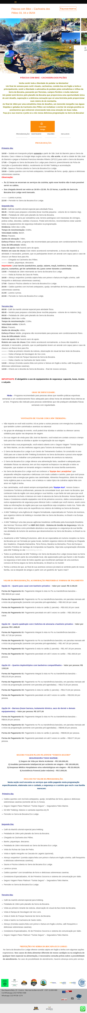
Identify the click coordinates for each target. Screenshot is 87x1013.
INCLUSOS (65, 134)
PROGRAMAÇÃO (23, 134)
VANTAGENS (36, 134)
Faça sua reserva (68, 8)
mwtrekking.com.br (34, 550)
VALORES (50, 134)
